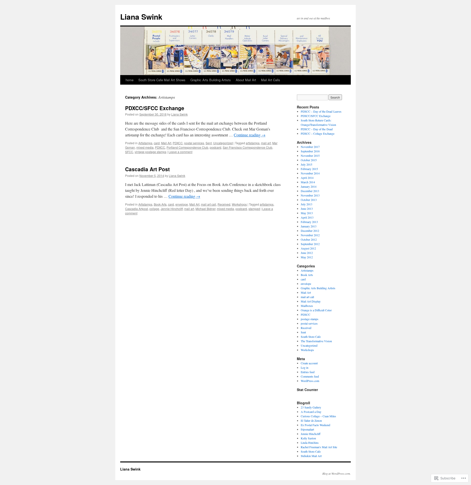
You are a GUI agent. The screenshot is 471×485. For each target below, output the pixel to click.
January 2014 (308, 186)
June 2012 (307, 253)
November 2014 (310, 173)
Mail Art (166, 143)
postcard (215, 147)
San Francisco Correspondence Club (247, 147)
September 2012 (310, 244)
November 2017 (310, 147)
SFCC (129, 152)
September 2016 (310, 151)
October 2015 (309, 160)
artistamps (253, 143)
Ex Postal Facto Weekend (315, 425)
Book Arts (160, 204)
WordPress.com (310, 381)
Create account (309, 363)
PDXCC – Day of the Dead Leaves (321, 111)
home (129, 80)
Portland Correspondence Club (187, 147)
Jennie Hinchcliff (172, 209)
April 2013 (307, 217)
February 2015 (309, 169)
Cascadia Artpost (136, 209)
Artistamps (145, 143)
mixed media (145, 147)
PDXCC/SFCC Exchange (154, 108)
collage (154, 209)
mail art (266, 143)
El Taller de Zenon (311, 420)
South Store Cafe (311, 337)
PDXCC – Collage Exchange (317, 133)
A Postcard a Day (311, 412)
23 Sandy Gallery (311, 407)
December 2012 (310, 231)
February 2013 (309, 222)
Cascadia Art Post (147, 169)
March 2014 (308, 182)
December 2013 (310, 191)
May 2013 (307, 213)
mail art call (208, 204)
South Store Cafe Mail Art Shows (161, 80)
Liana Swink (141, 16)
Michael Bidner (205, 209)
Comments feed (310, 376)
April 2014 (307, 178)
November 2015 (310, 155)
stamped (254, 209)
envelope (181, 204)
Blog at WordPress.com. (336, 473)
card (157, 143)
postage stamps (309, 319)
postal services (194, 143)
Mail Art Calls (270, 80)
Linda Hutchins (310, 443)
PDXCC (178, 143)
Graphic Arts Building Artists (210, 80)
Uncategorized (223, 143)
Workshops (239, 204)
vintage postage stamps (150, 152)
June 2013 (307, 208)
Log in (304, 367)
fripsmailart (307, 429)
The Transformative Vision (316, 341)
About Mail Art (246, 80)
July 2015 (306, 164)
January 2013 (308, 226)
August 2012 (308, 248)
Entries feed (307, 372)
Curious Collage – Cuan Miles (318, 416)
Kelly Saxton (308, 438)
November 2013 (310, 195)
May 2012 (307, 257)
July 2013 (306, 204)
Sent (209, 143)
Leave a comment (180, 152)
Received (224, 204)
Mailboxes (307, 306)
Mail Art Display (311, 301)
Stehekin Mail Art (311, 456)
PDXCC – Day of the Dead (317, 129)
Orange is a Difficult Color (316, 310)
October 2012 (309, 239)
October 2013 (309, 200)
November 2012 (310, 235)
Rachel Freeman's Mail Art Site (319, 447)
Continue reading (249, 134)
